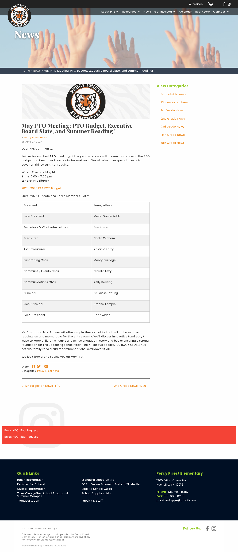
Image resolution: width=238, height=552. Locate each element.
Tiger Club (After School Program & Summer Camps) (42, 495)
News (147, 11)
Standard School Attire (98, 479)
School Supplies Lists (96, 493)
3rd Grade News (172, 127)
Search (197, 4)
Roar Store (202, 11)
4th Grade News (173, 135)
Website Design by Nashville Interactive (44, 546)
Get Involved (163, 11)
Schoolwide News (173, 94)
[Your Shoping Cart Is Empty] (213, 4)
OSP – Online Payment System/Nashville (111, 484)
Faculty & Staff (92, 500)
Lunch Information (30, 479)
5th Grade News (173, 143)
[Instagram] (229, 4)
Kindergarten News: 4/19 (41, 386)
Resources (129, 11)
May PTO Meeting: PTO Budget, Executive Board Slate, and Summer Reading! (77, 128)
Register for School (31, 484)
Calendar (185, 11)
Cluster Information (31, 489)
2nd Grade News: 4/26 (132, 386)
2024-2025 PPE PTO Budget (41, 188)
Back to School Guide (97, 489)
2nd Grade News (173, 119)
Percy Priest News (35, 137)
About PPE (108, 11)
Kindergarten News (175, 102)
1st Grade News (172, 110)
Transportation (28, 500)
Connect (219, 11)
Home (26, 71)
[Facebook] (224, 4)
